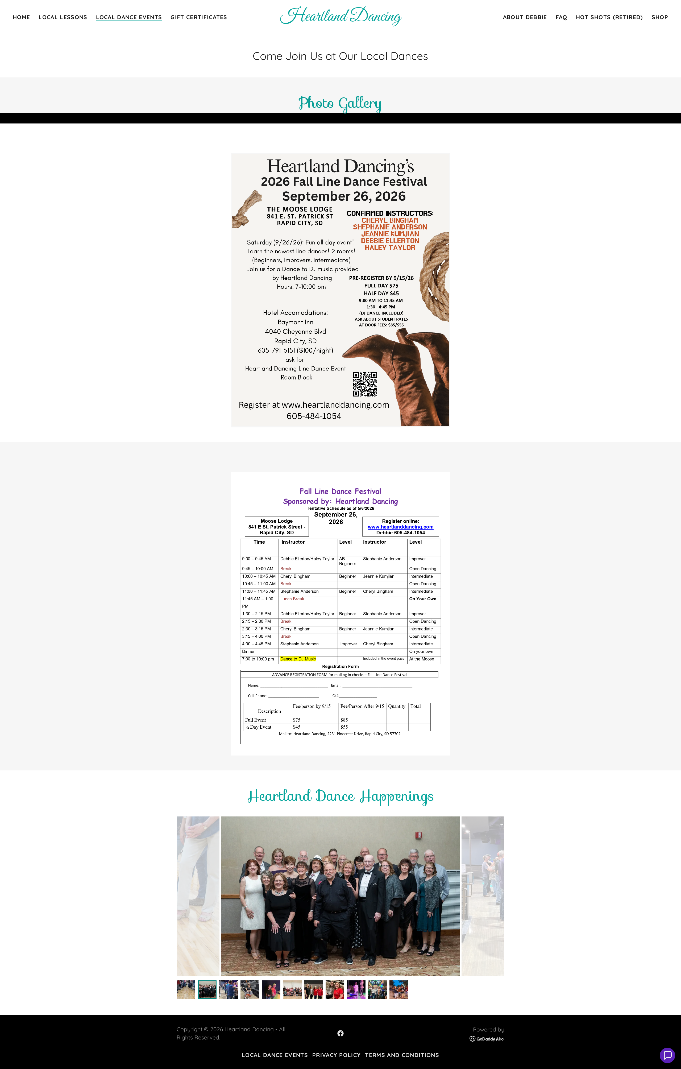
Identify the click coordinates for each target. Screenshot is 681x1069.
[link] (340, 18)
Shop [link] (660, 17)
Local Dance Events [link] (129, 17)
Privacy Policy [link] (336, 1054)
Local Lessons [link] (63, 17)
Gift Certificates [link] (199, 17)
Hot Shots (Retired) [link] (609, 17)
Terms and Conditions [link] (402, 1054)
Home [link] (21, 17)
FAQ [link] (561, 17)
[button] (667, 1055)
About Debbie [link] (525, 17)
